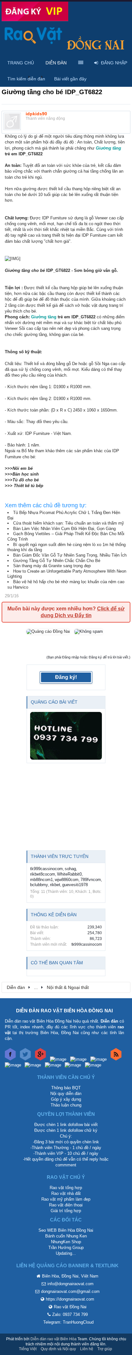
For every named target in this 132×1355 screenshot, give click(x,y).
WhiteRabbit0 (69, 874)
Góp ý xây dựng (66, 1099)
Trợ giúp (104, 1349)
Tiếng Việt (28, 1349)
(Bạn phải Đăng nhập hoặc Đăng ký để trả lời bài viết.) (88, 657)
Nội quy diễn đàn (65, 1093)
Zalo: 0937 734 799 (70, 1314)
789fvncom (90, 879)
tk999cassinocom (46, 868)
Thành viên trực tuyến (59, 856)
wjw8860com (66, 879)
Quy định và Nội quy (58, 1349)
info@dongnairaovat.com (70, 1283)
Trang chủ (20, 62)
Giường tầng (108, 148)
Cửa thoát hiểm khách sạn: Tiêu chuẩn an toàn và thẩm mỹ (68, 523)
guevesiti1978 (75, 884)
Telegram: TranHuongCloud (68, 1322)
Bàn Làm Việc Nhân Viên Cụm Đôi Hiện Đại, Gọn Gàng (64, 528)
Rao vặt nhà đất (66, 1193)
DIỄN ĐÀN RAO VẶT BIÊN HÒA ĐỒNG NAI (64, 1010)
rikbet (55, 884)
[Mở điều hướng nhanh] (122, 987)
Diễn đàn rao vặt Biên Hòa (53, 1339)
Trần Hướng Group (66, 1247)
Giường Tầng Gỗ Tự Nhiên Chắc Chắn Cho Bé (56, 560)
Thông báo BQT (66, 1087)
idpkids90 (36, 113)
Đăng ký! (66, 677)
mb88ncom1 (41, 879)
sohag (70, 868)
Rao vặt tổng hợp (66, 1187)
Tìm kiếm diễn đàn (26, 78)
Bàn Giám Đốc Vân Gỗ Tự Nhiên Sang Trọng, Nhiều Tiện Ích (70, 555)
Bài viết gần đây (70, 78)
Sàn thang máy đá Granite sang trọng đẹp (52, 565)
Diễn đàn (56, 62)
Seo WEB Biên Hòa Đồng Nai (65, 1230)
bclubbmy (39, 884)
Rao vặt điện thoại (66, 1205)
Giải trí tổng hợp (66, 1210)
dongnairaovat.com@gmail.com (70, 1291)
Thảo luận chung (66, 1105)
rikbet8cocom (42, 874)
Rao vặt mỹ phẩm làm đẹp (65, 1199)
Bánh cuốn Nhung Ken (66, 1236)
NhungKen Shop (66, 1241)
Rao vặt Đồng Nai (70, 1306)
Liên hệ (86, 1349)
